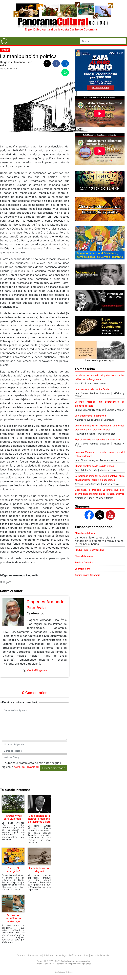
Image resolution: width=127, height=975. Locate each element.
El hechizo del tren (85, 533)
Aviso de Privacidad (26, 766)
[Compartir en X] (47, 63)
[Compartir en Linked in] (65, 63)
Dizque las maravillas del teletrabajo (13, 918)
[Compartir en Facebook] (56, 63)
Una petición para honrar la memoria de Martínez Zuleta (39, 818)
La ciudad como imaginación (90, 415)
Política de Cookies (78, 955)
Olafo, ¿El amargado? (13, 870)
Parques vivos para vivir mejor (13, 817)
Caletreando (35, 613)
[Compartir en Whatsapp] (65, 72)
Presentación (35, 955)
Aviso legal (61, 955)
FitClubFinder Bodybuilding (89, 549)
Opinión (5, 50)
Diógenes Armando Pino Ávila (16, 63)
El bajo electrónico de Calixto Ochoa (94, 465)
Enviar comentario (53, 768)
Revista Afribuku (84, 562)
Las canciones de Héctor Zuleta (92, 389)
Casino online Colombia (87, 575)
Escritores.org (82, 568)
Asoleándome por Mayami (39, 870)
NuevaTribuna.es (84, 556)
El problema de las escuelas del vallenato (97, 439)
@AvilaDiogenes (37, 670)
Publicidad (49, 955)
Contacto (21, 955)
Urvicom (68, 972)
